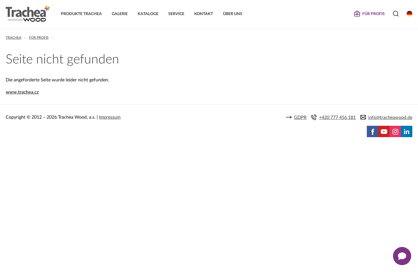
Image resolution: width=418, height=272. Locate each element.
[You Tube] (384, 131)
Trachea (13, 37)
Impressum (110, 117)
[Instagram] (395, 131)
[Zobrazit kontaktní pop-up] (402, 256)
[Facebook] (372, 131)
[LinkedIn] (406, 131)
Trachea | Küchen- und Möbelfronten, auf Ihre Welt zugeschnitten (28, 13)
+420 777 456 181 (337, 117)
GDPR (300, 117)
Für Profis (39, 37)
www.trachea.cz (22, 92)
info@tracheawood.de (390, 117)
